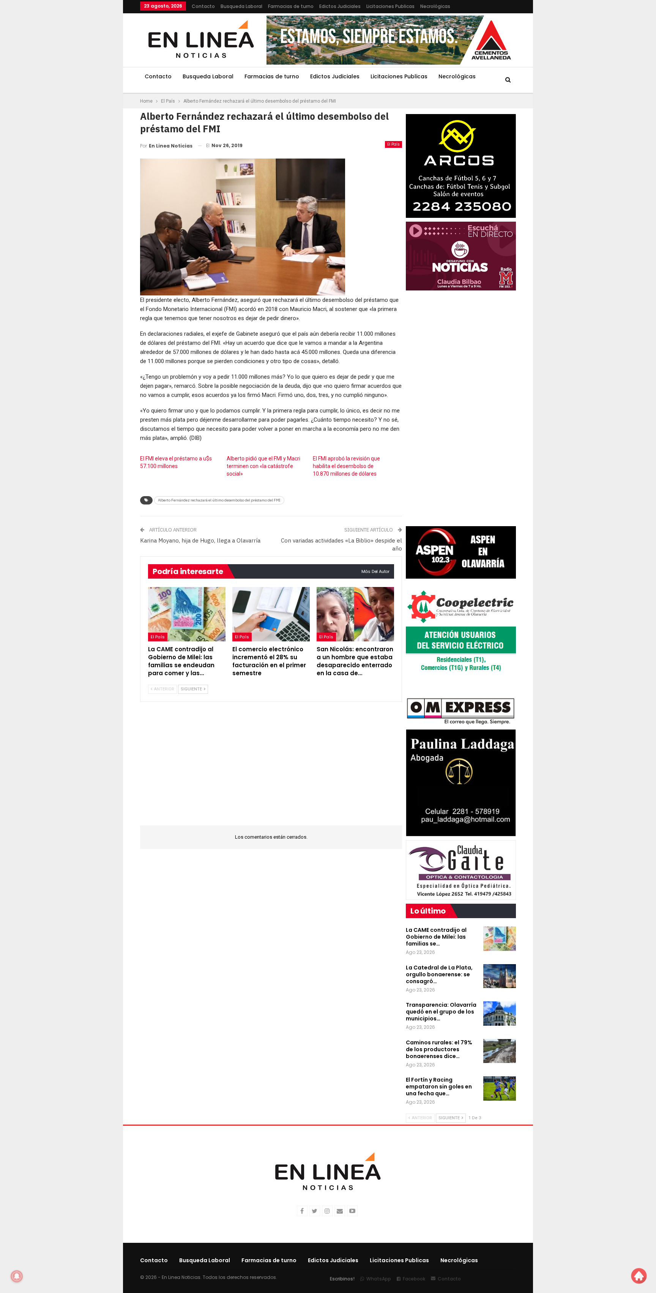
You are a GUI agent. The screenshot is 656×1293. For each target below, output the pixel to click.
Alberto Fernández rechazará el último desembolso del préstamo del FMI (219, 500)
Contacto (203, 6)
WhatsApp (378, 1279)
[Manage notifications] (17, 1276)
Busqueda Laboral (241, 6)
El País (393, 144)
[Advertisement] (93, 114)
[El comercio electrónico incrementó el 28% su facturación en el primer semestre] (271, 614)
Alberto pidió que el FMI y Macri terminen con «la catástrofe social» (263, 466)
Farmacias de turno (291, 6)
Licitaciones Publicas (390, 6)
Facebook (414, 1279)
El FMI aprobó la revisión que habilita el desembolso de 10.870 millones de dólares (346, 466)
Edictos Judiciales (340, 6)
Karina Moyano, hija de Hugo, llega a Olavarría (200, 540)
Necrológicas (435, 6)
